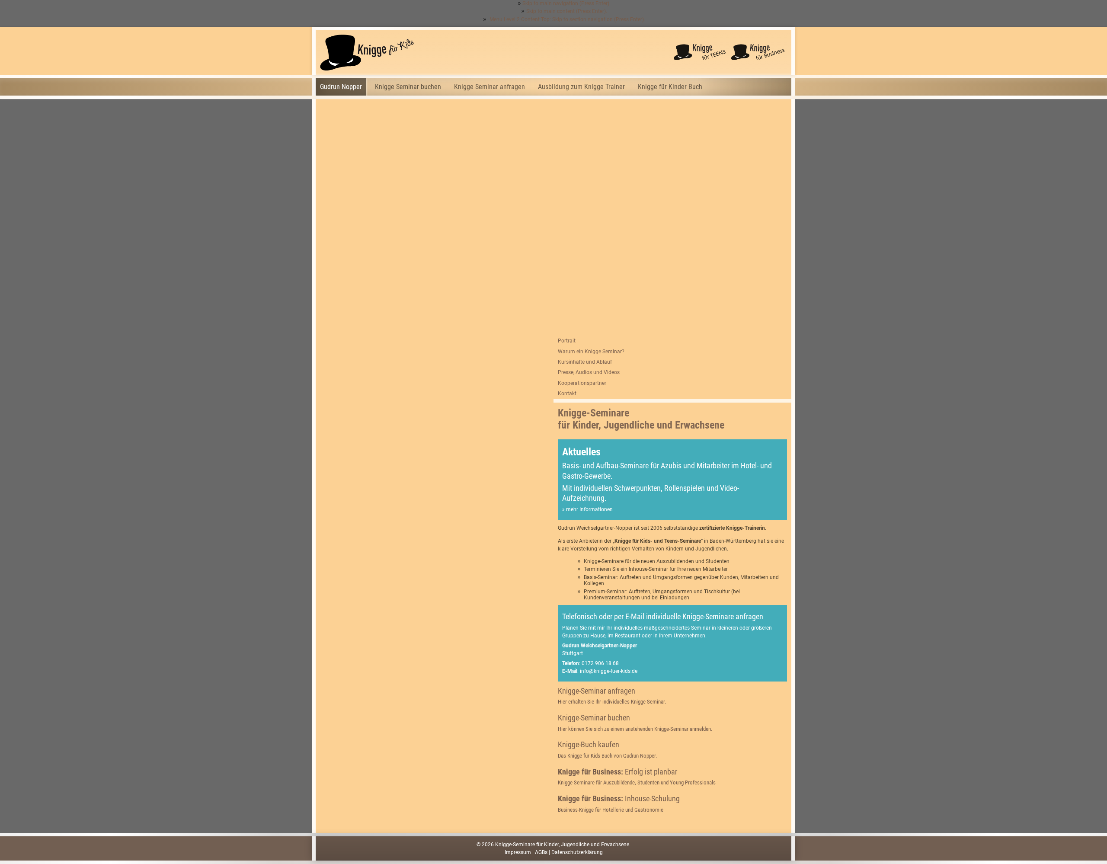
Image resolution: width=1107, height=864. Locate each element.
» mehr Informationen (587, 509)
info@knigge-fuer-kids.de (608, 671)
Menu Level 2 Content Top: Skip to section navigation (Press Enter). (566, 19)
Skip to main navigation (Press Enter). (566, 3)
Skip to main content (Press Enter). (566, 11)
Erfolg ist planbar (637, 776)
